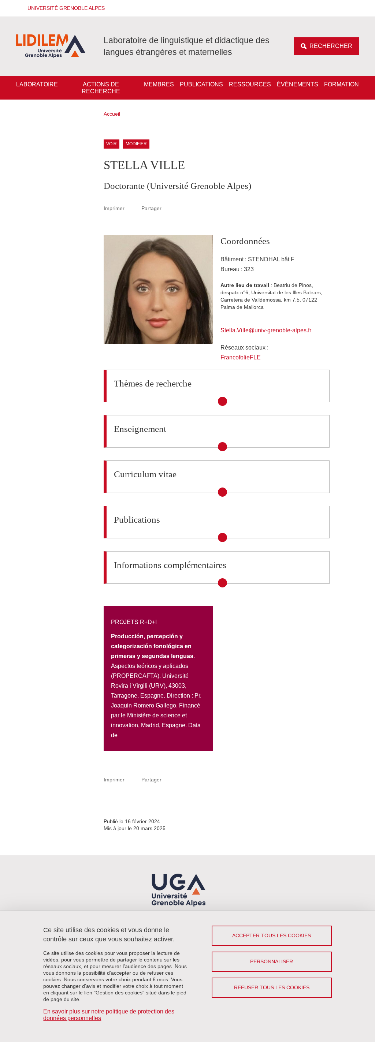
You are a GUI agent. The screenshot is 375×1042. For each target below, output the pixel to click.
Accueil (112, 114)
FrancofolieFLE (240, 357)
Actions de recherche (101, 87)
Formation (341, 84)
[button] (63, 8)
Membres (159, 84)
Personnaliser (271, 961)
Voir (111, 144)
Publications (201, 84)
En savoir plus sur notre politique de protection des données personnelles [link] (108, 1014)
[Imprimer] (133, 208)
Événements (297, 84)
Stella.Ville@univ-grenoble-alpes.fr (265, 330)
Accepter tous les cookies (271, 935)
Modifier (136, 144)
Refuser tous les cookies (271, 987)
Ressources (250, 84)
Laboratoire (37, 84)
